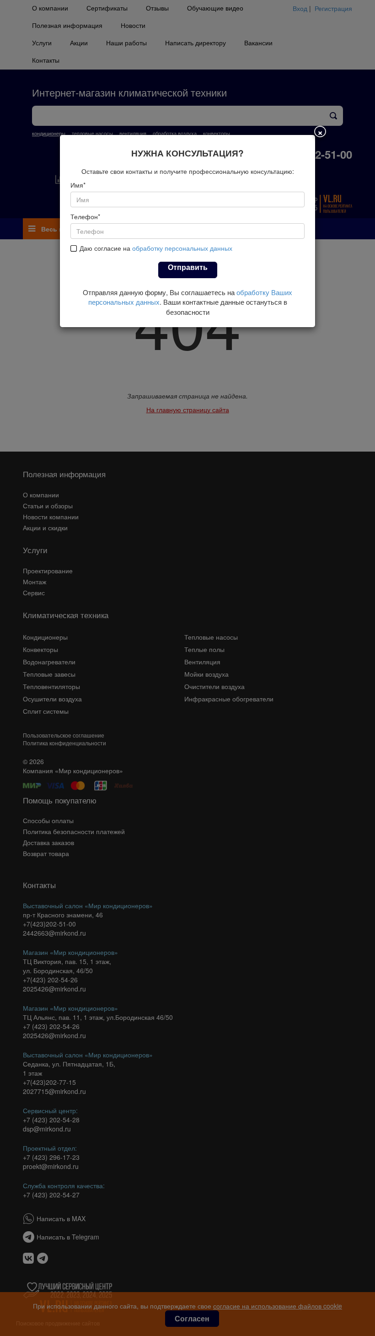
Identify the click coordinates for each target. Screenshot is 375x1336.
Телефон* (85, 216)
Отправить (188, 267)
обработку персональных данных (182, 248)
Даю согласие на (156, 248)
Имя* (78, 184)
